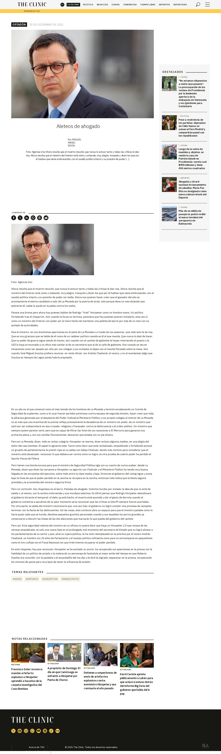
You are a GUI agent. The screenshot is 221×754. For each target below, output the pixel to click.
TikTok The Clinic (51, 731)
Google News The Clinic (57, 731)
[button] (13, 217)
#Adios (17, 579)
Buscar (198, 4)
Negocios (102, 4)
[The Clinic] (32, 4)
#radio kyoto (70, 579)
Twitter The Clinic (13, 731)
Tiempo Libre (147, 4)
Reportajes (180, 4)
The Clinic (62, 4)
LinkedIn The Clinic (45, 731)
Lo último (73, 4)
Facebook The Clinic (20, 731)
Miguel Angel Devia (74, 142)
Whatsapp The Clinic (32, 731)
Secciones (207, 4)
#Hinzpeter (50, 579)
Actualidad (53, 664)
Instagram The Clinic (26, 731)
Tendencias (130, 4)
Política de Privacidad (37, 751)
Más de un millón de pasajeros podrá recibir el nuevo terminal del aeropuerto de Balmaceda (192, 217)
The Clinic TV (39, 731)
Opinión (19, 24)
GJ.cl (205, 746)
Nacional (15, 665)
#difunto (32, 579)
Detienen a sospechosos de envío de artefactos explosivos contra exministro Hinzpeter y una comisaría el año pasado (100, 680)
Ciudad (116, 4)
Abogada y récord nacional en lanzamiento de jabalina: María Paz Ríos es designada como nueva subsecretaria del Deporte (193, 189)
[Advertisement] (82, 383)
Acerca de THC (37, 747)
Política (88, 4)
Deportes (164, 4)
